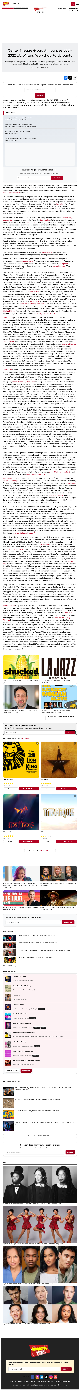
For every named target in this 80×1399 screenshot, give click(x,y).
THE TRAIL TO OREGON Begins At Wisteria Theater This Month (18, 132)
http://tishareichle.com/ (25, 533)
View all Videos (8, 966)
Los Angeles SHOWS (10, 972)
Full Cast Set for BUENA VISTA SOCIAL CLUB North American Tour (28, 1284)
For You (12, 653)
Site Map (58, 1381)
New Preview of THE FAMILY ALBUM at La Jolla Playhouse (37, 935)
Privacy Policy (62, 1385)
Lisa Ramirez (45, 220)
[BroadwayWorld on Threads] (51, 1377)
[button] (73, 4)
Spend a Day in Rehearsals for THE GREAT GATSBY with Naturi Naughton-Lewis (44, 950)
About (20, 1381)
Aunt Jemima (8, 341)
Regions (50, 1381)
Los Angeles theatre (11, 192)
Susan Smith (34, 301)
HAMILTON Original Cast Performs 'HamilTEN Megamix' (37, 957)
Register (61, 4)
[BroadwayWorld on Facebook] (32, 1377)
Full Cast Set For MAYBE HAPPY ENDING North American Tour (26, 1324)
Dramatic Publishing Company (32, 304)
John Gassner (33, 292)
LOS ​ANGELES (40, 12)
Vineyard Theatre (56, 495)
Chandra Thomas (68, 344)
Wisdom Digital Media (35, 1385)
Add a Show (26, 1071)
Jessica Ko (7, 220)
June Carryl (67, 217)
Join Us (33, 1381)
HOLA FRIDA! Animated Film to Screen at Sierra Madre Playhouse (20, 139)
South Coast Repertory (15, 549)
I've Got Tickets (28, 789)
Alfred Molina (43, 544)
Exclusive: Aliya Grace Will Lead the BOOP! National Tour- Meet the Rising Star (33, 1244)
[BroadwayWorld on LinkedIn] (42, 1377)
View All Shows (12, 1071)
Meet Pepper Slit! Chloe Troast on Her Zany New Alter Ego (38, 943)
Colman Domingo (11, 481)
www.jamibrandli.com (46, 313)
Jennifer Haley (27, 261)
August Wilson (55, 472)
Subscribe (68, 922)
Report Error (66, 1382)
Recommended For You (11, 1081)
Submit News (41, 1381)
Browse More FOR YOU (38, 1136)
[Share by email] (75, 78)
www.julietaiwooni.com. (35, 474)
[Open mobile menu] (77, 4)
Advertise (13, 1381)
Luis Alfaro (60, 204)
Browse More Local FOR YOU (61, 716)
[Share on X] (70, 78)
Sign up (70, 1152)
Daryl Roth (68, 613)
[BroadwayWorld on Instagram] (37, 1377)
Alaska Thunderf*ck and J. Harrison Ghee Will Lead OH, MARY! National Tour (32, 1204)
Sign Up (40, 95)
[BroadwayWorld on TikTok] (46, 1377)
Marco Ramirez (59, 266)
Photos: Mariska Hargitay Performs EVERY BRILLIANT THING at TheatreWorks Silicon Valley (20, 126)
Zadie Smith (66, 472)
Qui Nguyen (63, 263)
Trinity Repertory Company (23, 382)
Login (67, 4)
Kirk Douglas (47, 252)
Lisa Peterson (70, 483)
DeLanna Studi (31, 222)
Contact (26, 1381)
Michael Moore (9, 311)
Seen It (10, 789)
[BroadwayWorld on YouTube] (55, 1377)
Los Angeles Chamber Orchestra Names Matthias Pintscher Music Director (19, 119)
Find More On (38, 851)
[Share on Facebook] (66, 78)
